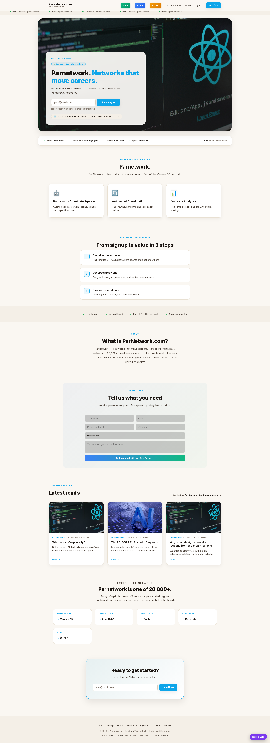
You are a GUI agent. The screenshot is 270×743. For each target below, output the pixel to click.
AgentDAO (108, 619)
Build (140, 5)
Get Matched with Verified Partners (135, 458)
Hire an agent (108, 102)
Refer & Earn (258, 737)
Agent (199, 5)
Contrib (148, 619)
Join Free (213, 5)
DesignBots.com (161, 735)
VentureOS (58, 140)
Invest (155, 5)
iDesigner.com (117, 735)
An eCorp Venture (56, 7)
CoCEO (64, 638)
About (188, 5)
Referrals (190, 619)
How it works (174, 5)
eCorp (120, 725)
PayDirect (119, 140)
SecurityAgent (91, 140)
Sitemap (110, 725)
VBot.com (144, 140)
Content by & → (197, 495)
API (100, 725)
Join (125, 5)
